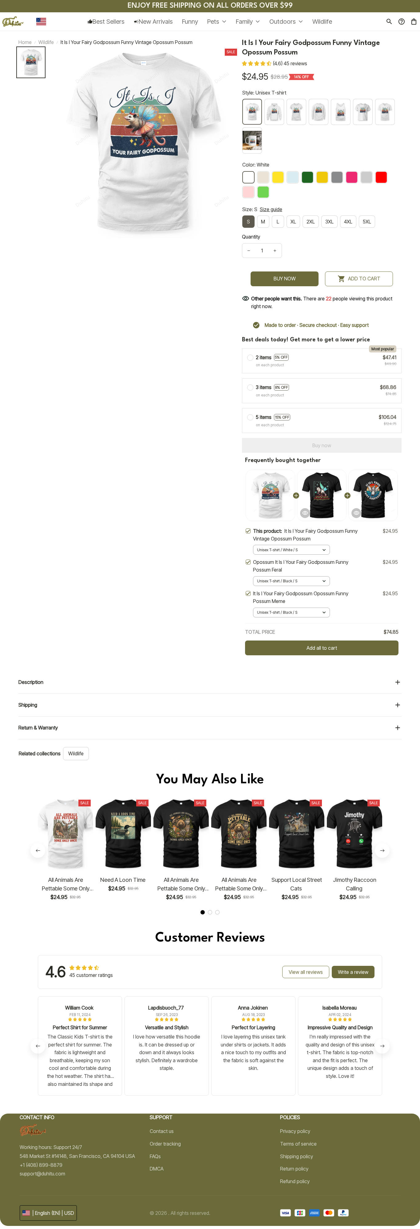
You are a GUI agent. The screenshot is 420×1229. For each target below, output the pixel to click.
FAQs (155, 1156)
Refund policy (295, 1181)
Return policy (294, 1169)
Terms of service (298, 1144)
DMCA (157, 1169)
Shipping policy (296, 1156)
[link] (23, 1207)
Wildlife (46, 42)
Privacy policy (295, 1131)
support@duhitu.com (42, 1174)
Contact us (162, 1131)
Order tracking (165, 1144)
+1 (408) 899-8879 (41, 1165)
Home (25, 42)
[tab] (202, 912)
